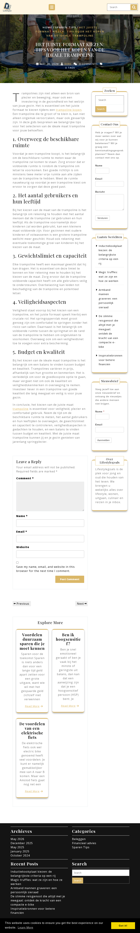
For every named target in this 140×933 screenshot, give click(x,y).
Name (22, 516)
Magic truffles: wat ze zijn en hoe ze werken (108, 276)
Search (133, 7)
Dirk (68, 63)
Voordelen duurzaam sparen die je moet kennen (32, 641)
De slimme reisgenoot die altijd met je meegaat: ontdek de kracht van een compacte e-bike (38, 900)
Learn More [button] (25, 927)
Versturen (102, 218)
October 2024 (20, 855)
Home (47, 27)
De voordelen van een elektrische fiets (32, 730)
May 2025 (17, 847)
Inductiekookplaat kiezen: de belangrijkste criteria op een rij (110, 254)
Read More (32, 706)
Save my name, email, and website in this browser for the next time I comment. (45, 569)
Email (21, 531)
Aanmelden (103, 440)
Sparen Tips (65, 27)
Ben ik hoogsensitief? (68, 639)
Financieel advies (84, 843)
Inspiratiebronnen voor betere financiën (110, 360)
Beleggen (79, 839)
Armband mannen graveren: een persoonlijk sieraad (108, 298)
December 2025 (22, 843)
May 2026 (17, 839)
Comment (25, 478)
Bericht (100, 191)
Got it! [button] (123, 925)
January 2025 (20, 851)
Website (22, 547)
